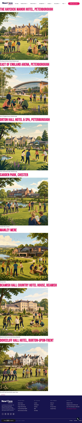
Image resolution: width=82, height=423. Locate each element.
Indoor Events (33, 3)
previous (2, 394)
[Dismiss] (14, 420)
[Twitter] (11, 414)
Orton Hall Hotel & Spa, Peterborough (25, 119)
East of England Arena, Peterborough (24, 64)
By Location (56, 3)
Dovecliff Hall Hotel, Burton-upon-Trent (27, 340)
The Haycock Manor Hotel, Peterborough (26, 9)
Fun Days (16, 3)
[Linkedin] (5, 414)
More (63, 3)
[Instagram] (3, 414)
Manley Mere (8, 230)
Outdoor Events (24, 3)
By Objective (41, 3)
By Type (49, 3)
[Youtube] (13, 414)
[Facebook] (8, 414)
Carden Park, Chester (14, 175)
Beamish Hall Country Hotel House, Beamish (28, 285)
